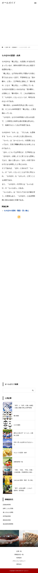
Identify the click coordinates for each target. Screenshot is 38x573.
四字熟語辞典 (7, 516)
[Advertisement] (19, 25)
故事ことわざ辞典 (8, 508)
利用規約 (19, 557)
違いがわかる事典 (8, 512)
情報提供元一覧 (19, 554)
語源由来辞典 (7, 504)
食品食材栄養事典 (8, 524)
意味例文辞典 (7, 520)
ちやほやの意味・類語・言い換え (16, 211)
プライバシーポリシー (19, 561)
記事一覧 (19, 551)
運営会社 (19, 564)
